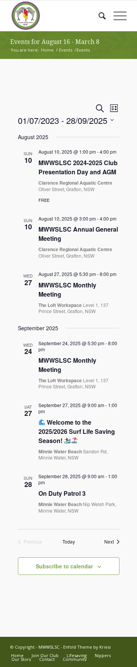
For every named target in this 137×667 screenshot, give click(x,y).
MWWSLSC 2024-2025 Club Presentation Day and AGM (78, 167)
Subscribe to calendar (64, 566)
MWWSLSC (48, 647)
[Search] (98, 15)
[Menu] (116, 15)
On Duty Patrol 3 (62, 493)
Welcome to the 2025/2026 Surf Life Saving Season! (76, 431)
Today (68, 542)
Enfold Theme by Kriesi (87, 647)
